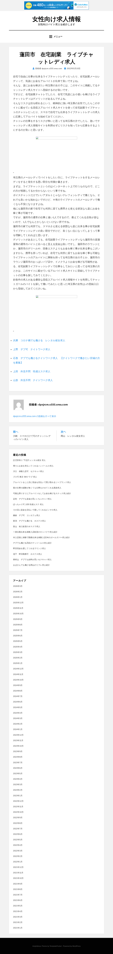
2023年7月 (17, 762)
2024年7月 (17, 696)
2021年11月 (18, 873)
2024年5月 (17, 707)
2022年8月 (17, 823)
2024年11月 (18, 674)
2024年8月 (17, 691)
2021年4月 (17, 911)
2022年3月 (17, 851)
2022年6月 (17, 834)
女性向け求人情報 (56, 19)
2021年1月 (17, 928)
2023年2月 (17, 790)
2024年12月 (18, 669)
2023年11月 (18, 740)
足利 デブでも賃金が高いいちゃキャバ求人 (32, 499)
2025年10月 (18, 613)
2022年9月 (17, 817)
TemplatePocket (56, 946)
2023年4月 (17, 779)
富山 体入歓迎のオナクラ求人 (26, 526)
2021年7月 (17, 895)
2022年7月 (17, 829)
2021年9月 (17, 884)
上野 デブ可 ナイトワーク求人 (31, 349)
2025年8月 (17, 625)
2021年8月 (17, 889)
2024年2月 (17, 724)
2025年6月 (17, 636)
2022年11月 (18, 806)
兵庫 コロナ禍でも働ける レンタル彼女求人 (39, 340)
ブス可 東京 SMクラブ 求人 (25, 477)
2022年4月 (17, 845)
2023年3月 (17, 784)
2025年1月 (17, 663)
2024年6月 (17, 702)
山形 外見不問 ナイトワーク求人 (33, 380)
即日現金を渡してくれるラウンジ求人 (29, 548)
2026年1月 (17, 597)
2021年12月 (18, 867)
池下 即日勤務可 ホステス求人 (27, 554)
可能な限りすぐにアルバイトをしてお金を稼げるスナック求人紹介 (42, 493)
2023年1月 (17, 795)
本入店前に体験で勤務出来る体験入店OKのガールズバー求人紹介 (41, 537)
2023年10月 (18, 746)
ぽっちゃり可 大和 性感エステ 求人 (28, 504)
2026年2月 (17, 592)
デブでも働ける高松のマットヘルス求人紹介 (32, 543)
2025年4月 (17, 647)
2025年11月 (18, 608)
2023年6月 (17, 768)
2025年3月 (17, 652)
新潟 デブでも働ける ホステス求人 (29, 521)
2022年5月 (17, 840)
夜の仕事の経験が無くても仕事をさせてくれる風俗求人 (37, 488)
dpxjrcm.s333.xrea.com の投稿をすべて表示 (34, 416)
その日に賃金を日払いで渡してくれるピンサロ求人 (35, 510)
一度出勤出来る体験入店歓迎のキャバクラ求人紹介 (35, 532)
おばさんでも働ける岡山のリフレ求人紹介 (31, 565)
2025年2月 (17, 658)
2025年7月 (17, 630)
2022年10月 (18, 812)
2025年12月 (18, 602)
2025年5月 (17, 641)
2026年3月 (17, 586)
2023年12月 (18, 735)
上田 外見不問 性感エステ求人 (31, 371)
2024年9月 (17, 685)
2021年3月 (17, 917)
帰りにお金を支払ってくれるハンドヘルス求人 (33, 466)
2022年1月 (17, 862)
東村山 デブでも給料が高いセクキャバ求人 (32, 559)
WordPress (76, 946)
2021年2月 (17, 922)
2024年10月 (18, 680)
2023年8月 (17, 757)
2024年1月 (17, 729)
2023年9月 (17, 751)
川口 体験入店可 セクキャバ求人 (28, 471)
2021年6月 (17, 900)
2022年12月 (18, 801)
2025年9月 (17, 619)
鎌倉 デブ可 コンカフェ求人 (26, 515)
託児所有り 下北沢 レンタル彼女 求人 (29, 460)
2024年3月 (17, 718)
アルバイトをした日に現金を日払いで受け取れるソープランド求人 (42, 482)
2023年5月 (17, 773)
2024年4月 (17, 713)
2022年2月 (17, 856)
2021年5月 (17, 906)
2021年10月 (18, 878)
